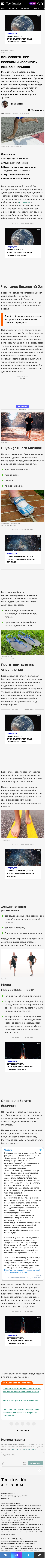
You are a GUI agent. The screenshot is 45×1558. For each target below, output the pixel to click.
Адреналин (4, 50)
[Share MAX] (16, 1555)
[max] (21, 1485)
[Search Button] (38, 3)
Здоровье (15, 113)
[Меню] (2, 3)
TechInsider (13, 3)
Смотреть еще (22, 406)
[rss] (2, 1485)
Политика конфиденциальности (14, 1496)
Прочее (12, 50)
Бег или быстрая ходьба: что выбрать (20, 1400)
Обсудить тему (37, 110)
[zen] (17, 1485)
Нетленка (8, 113)
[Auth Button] (42, 3)
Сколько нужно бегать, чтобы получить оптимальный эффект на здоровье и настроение (21, 1413)
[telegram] (12, 1485)
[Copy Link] (39, 1555)
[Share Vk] (5, 1555)
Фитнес (26, 113)
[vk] (7, 1485)
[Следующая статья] (22, 1470)
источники (24, 202)
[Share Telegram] (28, 1555)
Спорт (21, 113)
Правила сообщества (9, 1493)
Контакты (5, 1499)
